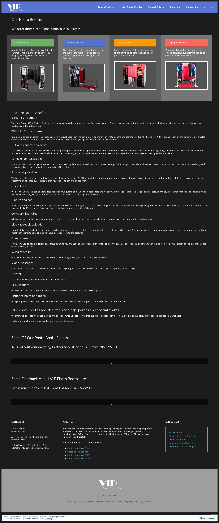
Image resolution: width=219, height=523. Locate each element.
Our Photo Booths (132, 7)
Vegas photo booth (177, 43)
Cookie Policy (47, 519)
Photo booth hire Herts (78, 458)
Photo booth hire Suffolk (79, 455)
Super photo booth (23, 43)
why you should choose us (60, 321)
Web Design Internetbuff (144, 501)
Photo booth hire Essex (78, 448)
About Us (175, 7)
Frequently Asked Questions (183, 436)
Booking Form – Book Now (182, 443)
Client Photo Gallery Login (182, 446)
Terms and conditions (113, 501)
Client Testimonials (178, 439)
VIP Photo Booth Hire (94, 501)
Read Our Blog (176, 432)
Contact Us (192, 7)
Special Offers (156, 7)
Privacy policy (128, 501)
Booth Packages (107, 7)
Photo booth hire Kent (78, 451)
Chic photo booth (125, 43)
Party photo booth (74, 43)
